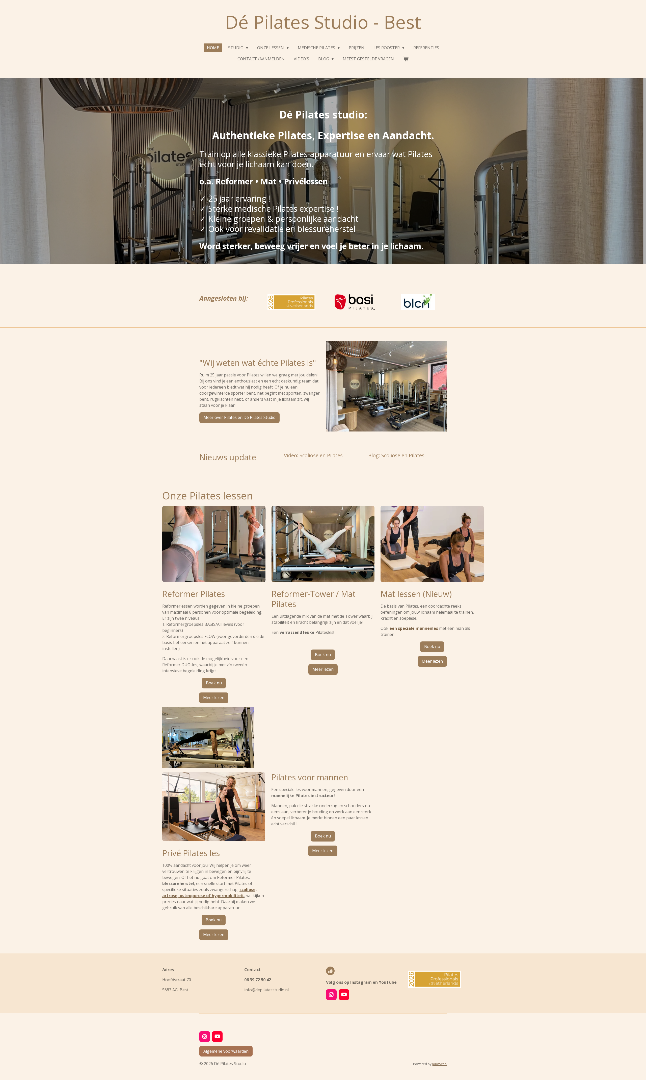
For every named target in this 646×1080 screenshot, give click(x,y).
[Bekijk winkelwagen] (406, 59)
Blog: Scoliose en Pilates (396, 455)
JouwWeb (439, 1064)
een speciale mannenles (413, 628)
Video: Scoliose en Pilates (313, 455)
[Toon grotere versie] (386, 386)
